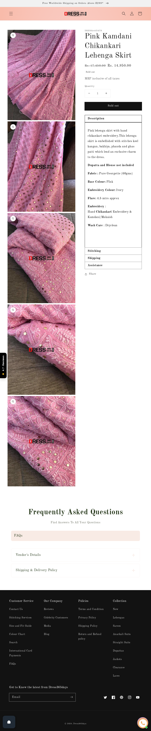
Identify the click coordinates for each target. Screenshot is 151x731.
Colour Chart (17, 634)
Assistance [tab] (95, 265)
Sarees (117, 626)
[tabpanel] (113, 185)
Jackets (117, 659)
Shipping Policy (88, 626)
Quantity (89, 86)
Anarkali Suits (122, 634)
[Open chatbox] (143, 723)
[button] (11, 14)
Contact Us (16, 609)
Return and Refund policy (89, 636)
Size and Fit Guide (20, 626)
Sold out (113, 105)
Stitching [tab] (94, 251)
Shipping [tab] (94, 258)
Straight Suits (121, 642)
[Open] (9, 722)
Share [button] (92, 274)
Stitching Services (20, 617)
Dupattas (118, 651)
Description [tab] (96, 118)
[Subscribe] (71, 697)
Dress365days (79, 724)
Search (13, 642)
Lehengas (118, 617)
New (115, 609)
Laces (116, 676)
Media (47, 626)
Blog (47, 634)
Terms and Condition (91, 609)
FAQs (12, 664)
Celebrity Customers (56, 617)
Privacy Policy (87, 617)
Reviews (49, 609)
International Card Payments (20, 653)
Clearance (119, 667)
